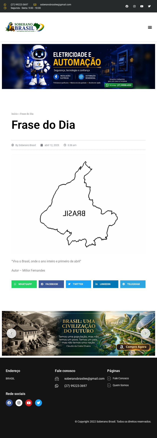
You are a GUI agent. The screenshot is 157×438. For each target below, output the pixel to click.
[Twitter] (149, 6)
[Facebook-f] (127, 6)
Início (14, 113)
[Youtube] (142, 6)
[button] (150, 27)
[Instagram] (134, 6)
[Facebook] (9, 402)
